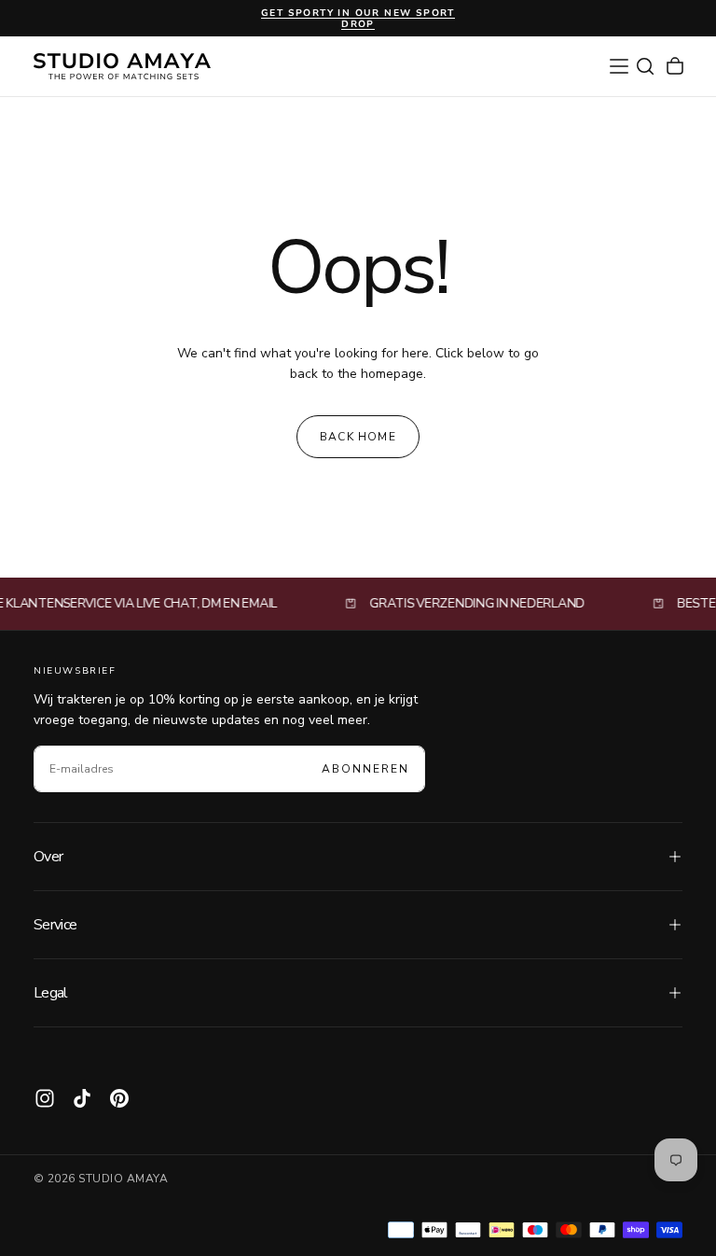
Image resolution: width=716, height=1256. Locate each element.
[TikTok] (82, 1098)
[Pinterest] (119, 1098)
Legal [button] (51, 993)
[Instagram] (45, 1098)
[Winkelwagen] (675, 66)
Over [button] (48, 856)
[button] (619, 66)
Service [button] (55, 924)
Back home (358, 436)
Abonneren (365, 768)
